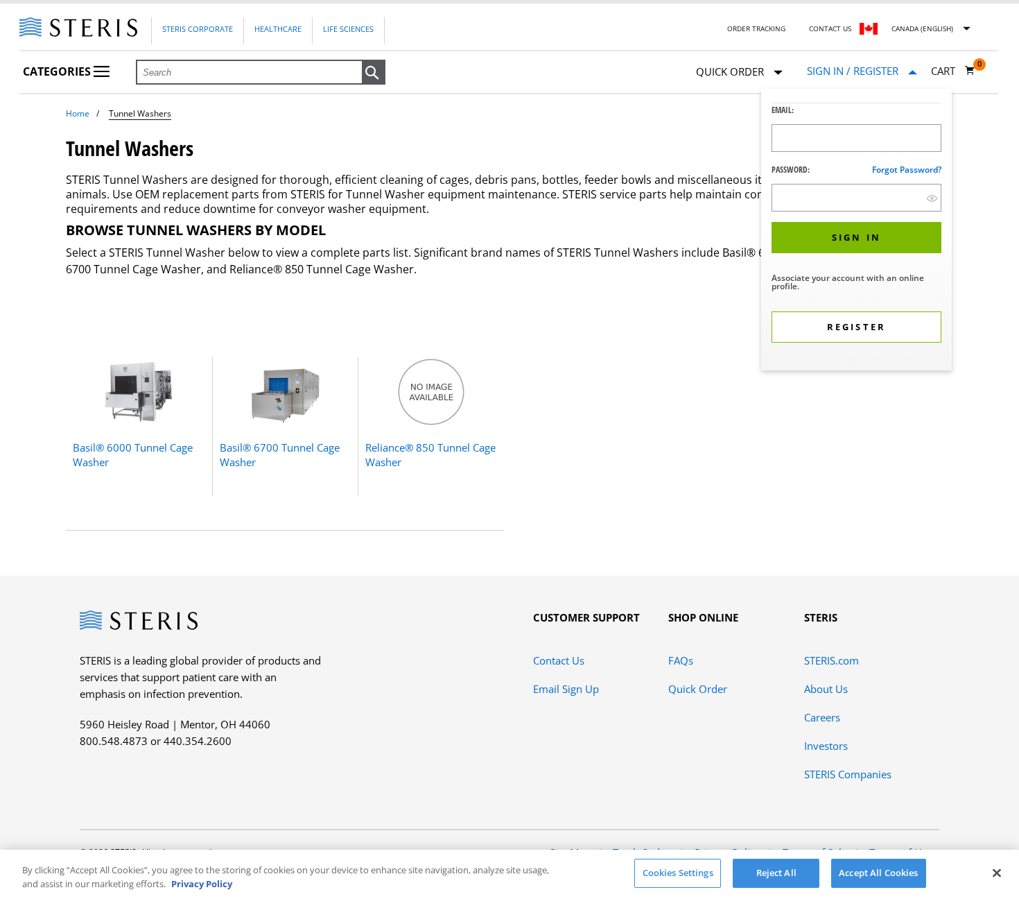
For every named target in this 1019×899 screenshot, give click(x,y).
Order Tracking (756, 28)
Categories (58, 71)
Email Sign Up (566, 689)
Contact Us (830, 28)
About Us (826, 689)
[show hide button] (932, 198)
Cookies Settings (678, 872)
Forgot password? (906, 169)
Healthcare (278, 29)
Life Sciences (348, 29)
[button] (373, 73)
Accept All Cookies (878, 872)
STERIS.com (831, 660)
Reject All (776, 872)
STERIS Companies (847, 774)
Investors (826, 746)
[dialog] (856, 231)
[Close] (997, 872)
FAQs (680, 660)
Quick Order (697, 689)
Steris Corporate (197, 29)
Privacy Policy (201, 883)
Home (77, 113)
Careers (822, 717)
